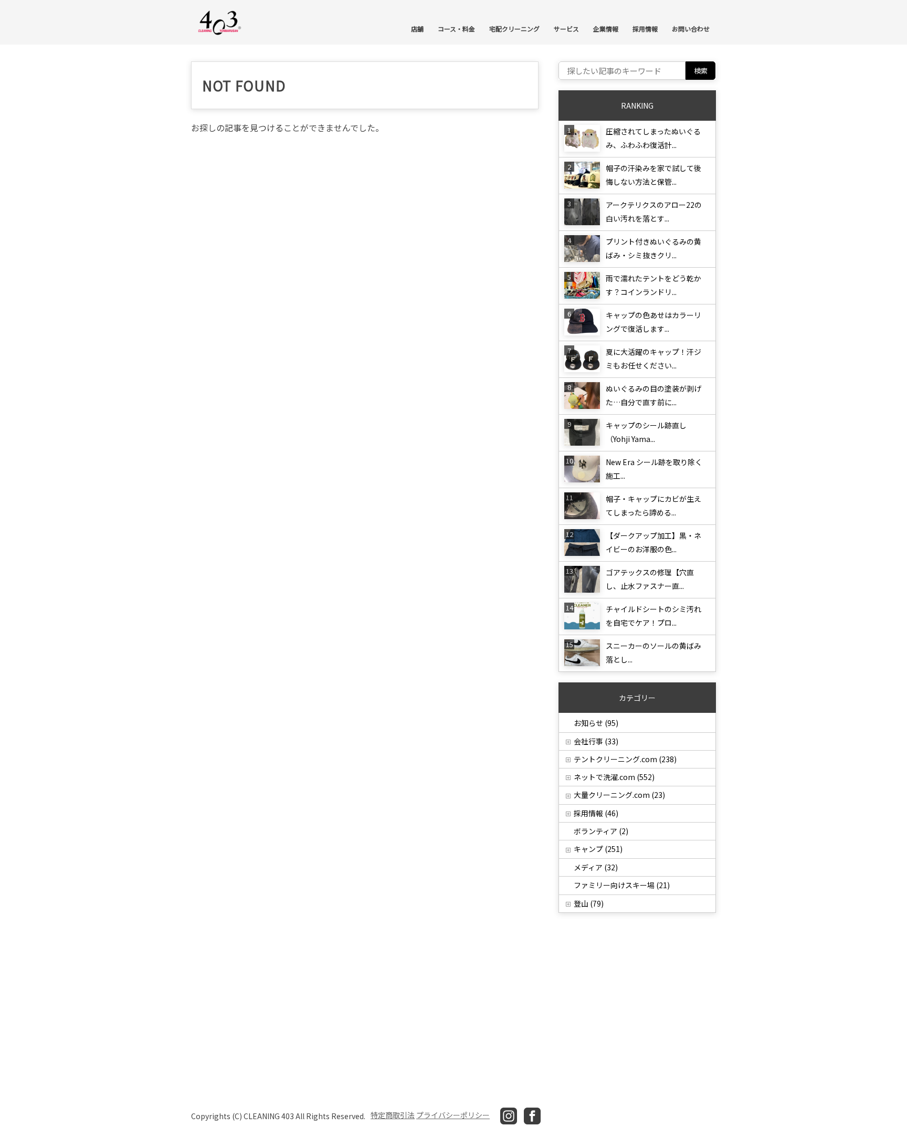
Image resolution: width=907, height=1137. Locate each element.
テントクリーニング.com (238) (625, 759)
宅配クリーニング (514, 28)
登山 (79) (589, 903)
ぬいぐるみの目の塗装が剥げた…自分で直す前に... (653, 395)
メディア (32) (596, 867)
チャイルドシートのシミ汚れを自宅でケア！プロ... (653, 616)
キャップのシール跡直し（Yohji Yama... (646, 432)
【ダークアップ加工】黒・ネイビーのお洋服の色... (653, 542)
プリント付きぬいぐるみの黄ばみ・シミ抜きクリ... (653, 248)
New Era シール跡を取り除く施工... (654, 469)
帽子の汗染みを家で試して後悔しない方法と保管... (653, 175)
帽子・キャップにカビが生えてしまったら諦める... (653, 505)
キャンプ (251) (598, 849)
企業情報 (605, 28)
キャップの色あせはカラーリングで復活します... (653, 322)
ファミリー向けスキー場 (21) (622, 885)
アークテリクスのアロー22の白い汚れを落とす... (654, 211)
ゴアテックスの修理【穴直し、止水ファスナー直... (650, 579)
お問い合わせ (691, 28)
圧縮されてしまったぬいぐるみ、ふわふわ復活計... (653, 138)
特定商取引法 (393, 1115)
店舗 (417, 28)
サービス (566, 28)
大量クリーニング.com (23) (619, 794)
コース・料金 (456, 28)
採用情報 (645, 28)
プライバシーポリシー (453, 1115)
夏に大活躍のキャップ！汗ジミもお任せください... (653, 358)
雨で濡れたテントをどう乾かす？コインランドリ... (653, 285)
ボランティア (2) (601, 831)
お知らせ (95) (596, 723)
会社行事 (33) (596, 741)
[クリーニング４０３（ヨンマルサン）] (220, 22)
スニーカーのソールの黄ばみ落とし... (653, 652)
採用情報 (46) (596, 813)
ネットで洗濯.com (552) (614, 777)
